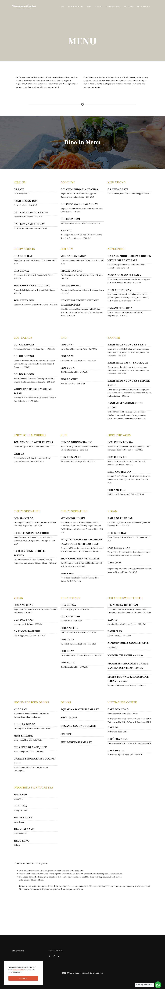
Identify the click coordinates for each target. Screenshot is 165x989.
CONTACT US (18, 951)
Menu (89, 6)
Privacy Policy (143, 6)
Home (62, 6)
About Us (98, 6)
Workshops (129, 6)
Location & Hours (75, 6)
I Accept (23, 978)
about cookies (18, 970)
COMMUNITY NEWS (113, 6)
